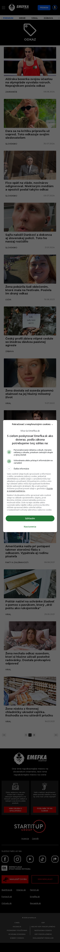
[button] (30, 469)
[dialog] (30, 476)
